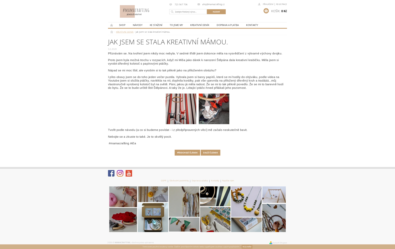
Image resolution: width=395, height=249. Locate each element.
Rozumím (247, 246)
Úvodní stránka (111, 25)
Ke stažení (156, 25)
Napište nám (228, 181)
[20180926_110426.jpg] (214, 108)
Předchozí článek (187, 152)
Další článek (210, 152)
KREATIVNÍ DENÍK (199, 25)
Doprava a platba (228, 25)
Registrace (281, 4)
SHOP (122, 25)
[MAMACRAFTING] (136, 11)
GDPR (163, 181)
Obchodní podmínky (179, 181)
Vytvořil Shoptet (280, 242)
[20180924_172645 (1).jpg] (181, 108)
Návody (137, 25)
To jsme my (176, 25)
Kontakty (252, 25)
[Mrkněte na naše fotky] (197, 209)
